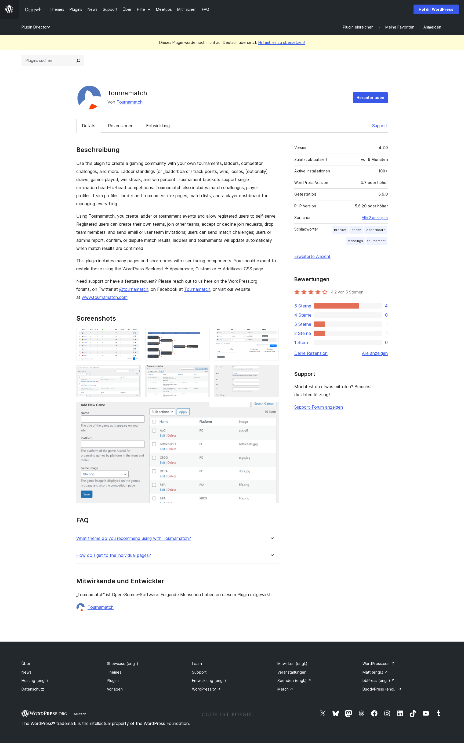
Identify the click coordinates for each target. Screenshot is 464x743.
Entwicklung (158, 125)
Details (88, 125)
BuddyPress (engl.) (382, 689)
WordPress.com (379, 663)
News (26, 672)
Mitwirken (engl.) (292, 663)
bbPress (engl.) (379, 680)
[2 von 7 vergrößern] (202, 335)
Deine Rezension (311, 353)
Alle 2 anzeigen (375, 217)
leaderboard (375, 230)
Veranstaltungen (291, 672)
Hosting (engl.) (34, 680)
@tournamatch (133, 289)
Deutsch (79, 714)
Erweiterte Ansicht (312, 256)
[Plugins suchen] (78, 60)
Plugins (113, 680)
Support (380, 125)
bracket (340, 230)
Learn (197, 663)
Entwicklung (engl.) (209, 680)
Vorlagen (115, 689)
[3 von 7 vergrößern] (271, 335)
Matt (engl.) (375, 672)
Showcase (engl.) (122, 663)
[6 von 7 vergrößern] (271, 372)
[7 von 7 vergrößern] (271, 409)
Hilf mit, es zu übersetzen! (281, 42)
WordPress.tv (206, 689)
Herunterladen (370, 97)
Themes (114, 672)
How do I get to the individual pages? (113, 555)
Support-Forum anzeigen (318, 407)
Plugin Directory (35, 27)
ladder (356, 230)
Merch (285, 689)
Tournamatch (130, 102)
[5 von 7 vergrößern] (202, 372)
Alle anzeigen (375, 353)
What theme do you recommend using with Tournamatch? (133, 538)
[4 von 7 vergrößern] (133, 372)
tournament (376, 241)
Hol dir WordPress (436, 9)
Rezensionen (120, 125)
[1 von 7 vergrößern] (133, 335)
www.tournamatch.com (105, 297)
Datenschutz (32, 689)
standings (355, 241)
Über (25, 663)
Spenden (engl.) (294, 680)
